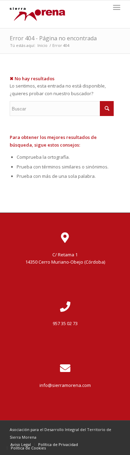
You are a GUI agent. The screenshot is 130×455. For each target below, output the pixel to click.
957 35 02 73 (65, 323)
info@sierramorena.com (65, 385)
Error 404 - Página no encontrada (53, 38)
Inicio (42, 45)
